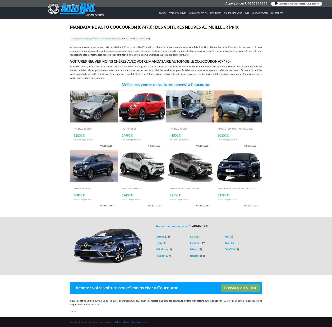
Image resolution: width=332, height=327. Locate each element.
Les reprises (277, 13)
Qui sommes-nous (233, 13)
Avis (247, 13)
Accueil (163, 13)
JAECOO (232, 242)
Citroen (163, 236)
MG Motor (164, 249)
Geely (161, 242)
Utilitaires (215, 13)
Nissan (196, 249)
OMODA (232, 249)
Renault (197, 255)
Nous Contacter (260, 13)
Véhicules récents (198, 13)
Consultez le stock (240, 288)
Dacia (195, 236)
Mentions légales (123, 322)
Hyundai (198, 242)
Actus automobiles (139, 322)
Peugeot (163, 255)
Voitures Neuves (177, 13)
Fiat (229, 236)
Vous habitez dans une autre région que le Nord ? (298, 4)
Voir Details (106, 146)
